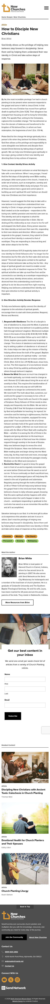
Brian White (6, 38)
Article (4, 24)
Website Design (17, 1001)
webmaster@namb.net (14, 961)
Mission (19, 536)
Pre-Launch (7, 541)
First (6, 684)
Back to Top (25, 906)
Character (7, 536)
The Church (30, 536)
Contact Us (9, 966)
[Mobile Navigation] (46, 8)
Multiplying (32, 541)
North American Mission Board (21, 999)
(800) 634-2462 (11, 952)
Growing (20, 541)
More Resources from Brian (17, 602)
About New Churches (38, 937)
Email (7, 700)
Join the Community (14, 937)
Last (6, 693)
